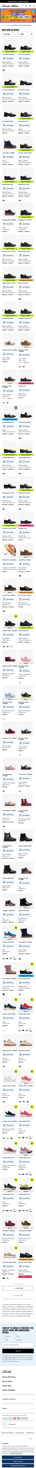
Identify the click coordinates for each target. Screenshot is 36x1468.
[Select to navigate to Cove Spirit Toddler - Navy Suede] (3, 994)
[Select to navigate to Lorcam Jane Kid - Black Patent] (20, 437)
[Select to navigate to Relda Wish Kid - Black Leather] (3, 199)
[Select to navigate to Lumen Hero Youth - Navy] (3, 1101)
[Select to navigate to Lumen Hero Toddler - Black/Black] (27, 1101)
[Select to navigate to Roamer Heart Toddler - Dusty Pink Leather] (20, 754)
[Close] (31, 1439)
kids (8, 25)
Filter (22, 34)
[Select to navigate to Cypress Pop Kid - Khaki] (20, 1065)
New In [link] (26, 557)
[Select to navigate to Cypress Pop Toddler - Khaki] (3, 1065)
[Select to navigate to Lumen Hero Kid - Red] (10, 1210)
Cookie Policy (30, 1432)
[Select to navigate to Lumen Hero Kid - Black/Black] (7, 958)
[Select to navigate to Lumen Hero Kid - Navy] (10, 958)
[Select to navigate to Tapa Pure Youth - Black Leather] (3, 508)
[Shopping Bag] (30, 6)
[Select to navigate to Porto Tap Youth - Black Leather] (20, 994)
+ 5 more (14, 958)
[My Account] (26, 6)
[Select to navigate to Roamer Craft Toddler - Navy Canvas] (20, 366)
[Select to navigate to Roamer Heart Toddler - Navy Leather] (3, 790)
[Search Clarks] (22, 6)
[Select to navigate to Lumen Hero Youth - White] (3, 1030)
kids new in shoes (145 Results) (21, 25)
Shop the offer (15, 20)
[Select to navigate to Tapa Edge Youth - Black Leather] (3, 472)
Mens (18, 1336)
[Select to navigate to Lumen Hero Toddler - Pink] (11, 646)
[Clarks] (10, 6)
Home (4, 25)
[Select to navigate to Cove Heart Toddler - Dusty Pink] (20, 790)
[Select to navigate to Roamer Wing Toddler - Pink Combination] (3, 718)
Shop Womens (9, 1377)
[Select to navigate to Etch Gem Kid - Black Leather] (20, 298)
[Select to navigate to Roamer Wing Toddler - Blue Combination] (20, 682)
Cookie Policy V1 (16, 1453)
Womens (8, 1336)
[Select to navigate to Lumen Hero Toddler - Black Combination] (3, 646)
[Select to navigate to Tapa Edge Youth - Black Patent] (20, 472)
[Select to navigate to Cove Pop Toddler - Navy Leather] (20, 575)
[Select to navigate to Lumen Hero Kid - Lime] (3, 958)
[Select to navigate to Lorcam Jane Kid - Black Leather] (3, 69)
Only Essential (18, 1461)
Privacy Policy (8, 1357)
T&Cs (24, 20)
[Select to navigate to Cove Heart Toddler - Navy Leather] (3, 825)
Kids (7, 1340)
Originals (19, 1340)
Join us (18, 1351)
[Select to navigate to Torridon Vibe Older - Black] (3, 1277)
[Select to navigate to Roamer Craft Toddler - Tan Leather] (7, 402)
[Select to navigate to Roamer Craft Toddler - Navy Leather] (23, 366)
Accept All (17, 1457)
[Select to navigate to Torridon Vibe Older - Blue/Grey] (7, 1277)
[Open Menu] (34, 6)
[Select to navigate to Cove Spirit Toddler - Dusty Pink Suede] (20, 958)
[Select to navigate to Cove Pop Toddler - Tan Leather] (3, 610)
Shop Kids (6, 1386)
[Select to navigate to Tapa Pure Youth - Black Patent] (20, 508)
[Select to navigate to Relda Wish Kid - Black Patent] (20, 199)
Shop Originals (8, 1390)
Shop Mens (7, 1381)
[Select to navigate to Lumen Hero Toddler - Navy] (7, 646)
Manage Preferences (18, 1465)
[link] (16, 407)
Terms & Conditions (7, 1432)
